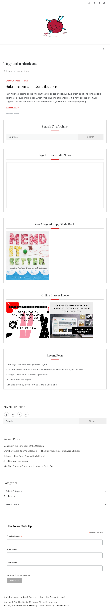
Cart (63, 597)
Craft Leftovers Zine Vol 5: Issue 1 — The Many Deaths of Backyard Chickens (45, 369)
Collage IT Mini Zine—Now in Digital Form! (27, 374)
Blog (41, 597)
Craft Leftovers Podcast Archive (19, 597)
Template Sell (62, 605)
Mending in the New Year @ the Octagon (26, 364)
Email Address (14, 536)
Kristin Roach (13, 114)
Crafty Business (13, 80)
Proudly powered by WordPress (19, 605)
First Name (12, 549)
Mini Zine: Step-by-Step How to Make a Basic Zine (31, 384)
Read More (11, 108)
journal (25, 80)
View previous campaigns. (18, 575)
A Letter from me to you (18, 379)
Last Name (12, 562)
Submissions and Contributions (31, 86)
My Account (52, 597)
